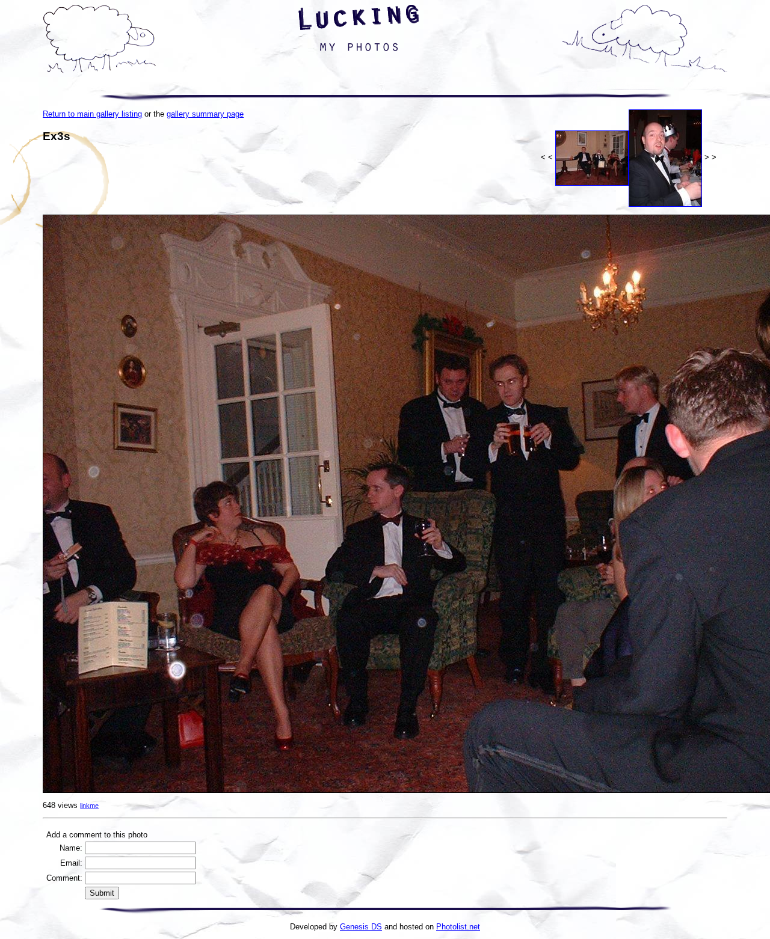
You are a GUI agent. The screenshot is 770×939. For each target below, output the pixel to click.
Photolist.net (458, 926)
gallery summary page (205, 113)
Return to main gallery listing (92, 113)
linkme (89, 805)
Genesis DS (361, 926)
